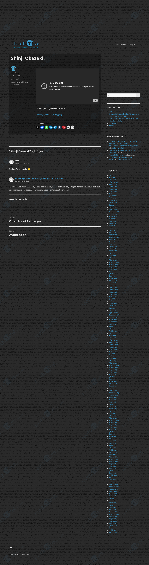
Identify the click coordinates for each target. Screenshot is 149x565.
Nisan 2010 (113, 494)
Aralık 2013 (113, 409)
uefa (26, 82)
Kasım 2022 (113, 175)
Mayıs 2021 (113, 216)
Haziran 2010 (113, 489)
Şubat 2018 (112, 299)
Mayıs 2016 (113, 347)
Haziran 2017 (113, 317)
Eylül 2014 (112, 388)
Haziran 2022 (113, 187)
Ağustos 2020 (113, 235)
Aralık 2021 (113, 200)
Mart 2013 (112, 429)
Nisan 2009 (113, 521)
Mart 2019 (112, 271)
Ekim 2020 (112, 230)
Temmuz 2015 (114, 365)
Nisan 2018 (113, 294)
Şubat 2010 (112, 498)
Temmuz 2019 (114, 262)
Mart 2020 (112, 244)
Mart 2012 (112, 443)
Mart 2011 (112, 468)
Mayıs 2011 (112, 464)
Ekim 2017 (112, 308)
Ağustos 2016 (113, 340)
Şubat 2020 (113, 246)
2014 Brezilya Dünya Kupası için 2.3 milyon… (124, 146)
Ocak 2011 (112, 473)
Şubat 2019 (113, 274)
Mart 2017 (112, 324)
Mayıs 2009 (113, 519)
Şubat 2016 (113, 354)
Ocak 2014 (112, 407)
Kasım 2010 (113, 478)
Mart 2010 (112, 496)
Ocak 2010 (112, 500)
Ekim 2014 (112, 386)
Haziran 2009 (113, 516)
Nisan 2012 (113, 441)
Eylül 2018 (112, 285)
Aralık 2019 (113, 251)
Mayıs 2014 (113, 397)
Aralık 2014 (113, 381)
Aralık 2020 (113, 226)
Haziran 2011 (113, 461)
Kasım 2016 (113, 333)
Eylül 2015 (112, 361)
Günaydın (112, 123)
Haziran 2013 (113, 423)
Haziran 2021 (113, 214)
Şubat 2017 (112, 326)
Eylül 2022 (112, 180)
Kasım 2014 (113, 384)
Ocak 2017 (112, 329)
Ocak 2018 (112, 301)
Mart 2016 (112, 352)
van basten (15, 84)
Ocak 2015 (112, 379)
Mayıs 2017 (113, 320)
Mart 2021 (112, 221)
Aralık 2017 (113, 303)
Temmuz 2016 (114, 342)
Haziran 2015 (113, 368)
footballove (15, 73)
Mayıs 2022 (113, 189)
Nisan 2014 (113, 400)
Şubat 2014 (112, 404)
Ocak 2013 (112, 434)
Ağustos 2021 (113, 210)
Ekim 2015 (112, 358)
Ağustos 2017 (113, 313)
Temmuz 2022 (114, 184)
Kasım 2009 (113, 505)
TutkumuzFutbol (118, 148)
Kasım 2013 (113, 411)
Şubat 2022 (113, 196)
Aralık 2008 (113, 530)
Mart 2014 (112, 402)
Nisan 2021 (113, 219)
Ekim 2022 (112, 178)
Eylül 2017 (112, 310)
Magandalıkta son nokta (117, 155)
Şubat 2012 (112, 445)
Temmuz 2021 (114, 212)
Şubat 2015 (112, 377)
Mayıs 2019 (113, 267)
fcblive (18, 79)
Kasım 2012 (113, 439)
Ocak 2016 (112, 356)
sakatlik (21, 82)
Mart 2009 (112, 523)
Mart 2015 (112, 374)
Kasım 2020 (113, 228)
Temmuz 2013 (114, 420)
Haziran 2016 (113, 345)
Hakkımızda (121, 45)
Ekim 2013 (112, 413)
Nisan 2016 (113, 349)
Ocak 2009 (112, 528)
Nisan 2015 (113, 372)
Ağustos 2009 (114, 512)
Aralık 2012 (113, 436)
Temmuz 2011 (114, 459)
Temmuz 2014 (114, 393)
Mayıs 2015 (113, 370)
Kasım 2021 (113, 203)
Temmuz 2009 (114, 514)
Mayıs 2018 (113, 292)
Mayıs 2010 (113, 491)
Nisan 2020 (113, 242)
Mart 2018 (112, 297)
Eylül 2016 (112, 338)
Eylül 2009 (112, 510)
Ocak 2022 (112, 198)
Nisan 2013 (112, 427)
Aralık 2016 (113, 331)
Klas (110, 112)
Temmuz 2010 (114, 487)
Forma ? (112, 126)
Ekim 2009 (112, 507)
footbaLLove (13, 555)
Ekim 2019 (112, 255)
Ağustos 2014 (113, 390)
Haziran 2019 (113, 265)
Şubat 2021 (112, 223)
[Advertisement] (75, 21)
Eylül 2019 (112, 258)
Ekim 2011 (112, 455)
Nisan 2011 (112, 466)
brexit (13, 79)
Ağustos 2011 (113, 457)
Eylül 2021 (112, 207)
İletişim (132, 45)
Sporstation (123, 143)
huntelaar (14, 82)
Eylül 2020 (112, 232)
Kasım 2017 (113, 306)
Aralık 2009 (113, 503)
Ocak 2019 (112, 276)
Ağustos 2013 (113, 418)
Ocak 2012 (112, 448)
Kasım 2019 (113, 253)
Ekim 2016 (112, 336)
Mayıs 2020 (113, 239)
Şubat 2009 (113, 526)
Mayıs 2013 (113, 425)
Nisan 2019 (113, 269)
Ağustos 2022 (113, 182)
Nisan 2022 (113, 191)
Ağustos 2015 (113, 363)
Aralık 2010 (113, 475)
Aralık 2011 (112, 450)
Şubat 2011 (112, 471)
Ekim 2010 (112, 480)
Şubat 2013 (112, 432)
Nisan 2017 (113, 322)
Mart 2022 (112, 194)
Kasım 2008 (113, 532)
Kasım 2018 (113, 281)
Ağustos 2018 (113, 287)
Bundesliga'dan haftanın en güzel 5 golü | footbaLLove (39, 178)
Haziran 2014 (113, 395)
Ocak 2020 (112, 249)
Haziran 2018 (113, 290)
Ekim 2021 (112, 205)
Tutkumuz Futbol (124, 160)
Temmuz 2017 (114, 315)
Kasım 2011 (113, 452)
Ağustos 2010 (113, 484)
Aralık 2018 (113, 278)
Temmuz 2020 (114, 237)
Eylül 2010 (112, 482)
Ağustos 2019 (113, 260)
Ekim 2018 (112, 283)
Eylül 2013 (112, 416)
